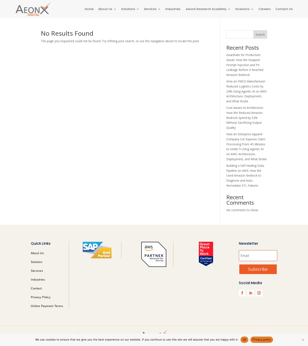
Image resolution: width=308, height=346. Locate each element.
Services (150, 9)
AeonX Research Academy (206, 9)
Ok (244, 339)
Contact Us (284, 9)
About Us (105, 9)
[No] (303, 340)
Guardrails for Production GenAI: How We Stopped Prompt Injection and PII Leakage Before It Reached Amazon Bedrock (244, 65)
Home (89, 9)
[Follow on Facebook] (242, 293)
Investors (242, 9)
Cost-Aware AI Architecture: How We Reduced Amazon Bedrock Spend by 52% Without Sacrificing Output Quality (245, 118)
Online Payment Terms (47, 306)
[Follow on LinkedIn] (250, 293)
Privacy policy (261, 339)
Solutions (128, 9)
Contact (36, 288)
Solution (36, 262)
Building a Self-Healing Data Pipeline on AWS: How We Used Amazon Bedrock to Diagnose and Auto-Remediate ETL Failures (245, 175)
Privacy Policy (40, 297)
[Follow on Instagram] (259, 293)
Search (260, 34)
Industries (173, 9)
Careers (264, 9)
